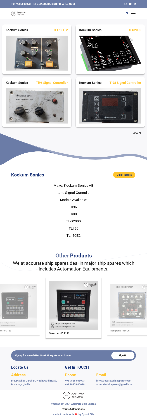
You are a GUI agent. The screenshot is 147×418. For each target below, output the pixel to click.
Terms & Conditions (73, 409)
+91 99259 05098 (75, 384)
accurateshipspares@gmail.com (114, 384)
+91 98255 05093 (75, 380)
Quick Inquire (124, 174)
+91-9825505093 (21, 4)
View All (137, 133)
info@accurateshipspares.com (54, 4)
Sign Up (122, 355)
